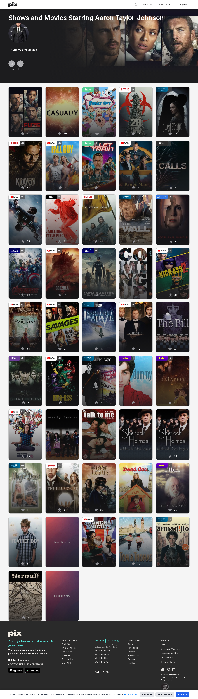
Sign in (183, 4)
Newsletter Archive (169, 653)
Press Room (133, 655)
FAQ (163, 644)
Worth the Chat (101, 658)
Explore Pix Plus (102, 672)
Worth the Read (102, 654)
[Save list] (20, 63)
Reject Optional (165, 694)
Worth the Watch (102, 650)
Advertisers (133, 648)
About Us (132, 644)
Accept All (182, 694)
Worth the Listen (102, 662)
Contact (131, 659)
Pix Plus (131, 663)
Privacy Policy (167, 657)
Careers (131, 651)
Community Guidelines (171, 649)
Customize (147, 694)
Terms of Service (168, 662)
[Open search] (135, 4)
